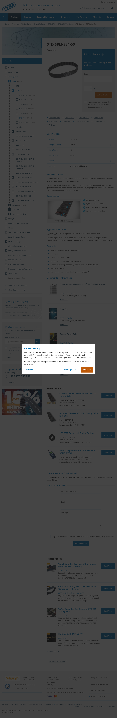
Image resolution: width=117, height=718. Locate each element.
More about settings (83, 357)
